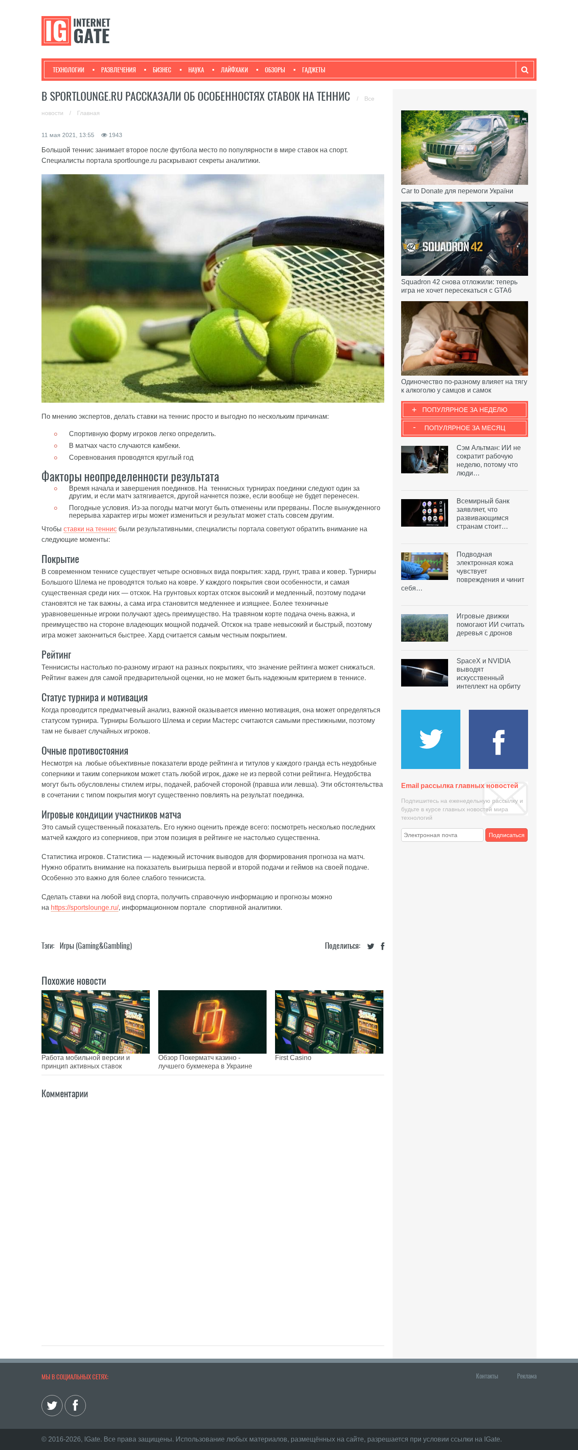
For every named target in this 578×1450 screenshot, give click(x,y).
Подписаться (507, 835)
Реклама (527, 1376)
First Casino (293, 1057)
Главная (88, 113)
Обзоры (275, 70)
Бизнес (162, 70)
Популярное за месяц (464, 427)
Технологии (68, 70)
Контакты (487, 1376)
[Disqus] (212, 1213)
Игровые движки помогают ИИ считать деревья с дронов (490, 624)
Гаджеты (313, 70)
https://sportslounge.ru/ (84, 907)
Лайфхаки (234, 70)
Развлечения (118, 70)
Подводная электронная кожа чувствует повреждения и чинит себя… (462, 571)
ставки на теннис (90, 529)
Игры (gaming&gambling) (96, 945)
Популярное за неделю (464, 409)
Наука (196, 70)
